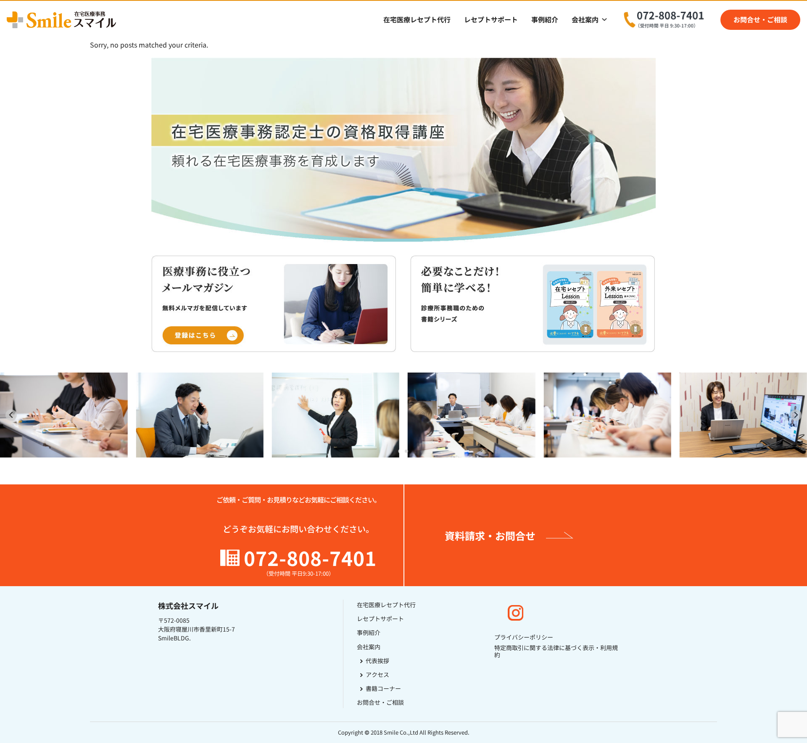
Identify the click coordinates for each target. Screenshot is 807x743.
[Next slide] (796, 415)
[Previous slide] (11, 415)
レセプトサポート (491, 20)
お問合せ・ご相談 (760, 20)
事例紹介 (544, 20)
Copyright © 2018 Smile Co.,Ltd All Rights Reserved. (403, 732)
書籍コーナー (383, 688)
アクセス (377, 674)
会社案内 (585, 20)
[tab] (400, 451)
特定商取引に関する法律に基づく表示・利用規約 (556, 651)
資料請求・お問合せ (490, 535)
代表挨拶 (377, 660)
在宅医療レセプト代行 (417, 20)
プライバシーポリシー (523, 637)
